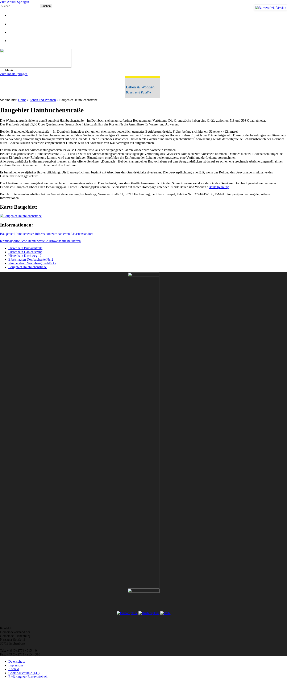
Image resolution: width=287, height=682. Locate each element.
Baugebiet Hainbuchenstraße (27, 267)
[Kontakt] (13, 24)
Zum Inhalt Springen (14, 74)
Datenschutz (16, 661)
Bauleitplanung (219, 187)
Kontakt (13, 669)
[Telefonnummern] (13, 32)
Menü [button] (8, 70)
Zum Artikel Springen (14, 2)
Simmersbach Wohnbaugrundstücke (32, 263)
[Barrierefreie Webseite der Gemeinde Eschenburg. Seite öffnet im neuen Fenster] (270, 8)
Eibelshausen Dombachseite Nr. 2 (30, 259)
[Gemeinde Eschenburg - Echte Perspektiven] (143, 58)
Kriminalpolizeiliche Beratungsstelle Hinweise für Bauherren (40, 241)
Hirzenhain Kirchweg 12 (24, 255)
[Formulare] (13, 15)
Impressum (15, 665)
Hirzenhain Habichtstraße (25, 252)
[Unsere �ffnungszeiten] (13, 41)
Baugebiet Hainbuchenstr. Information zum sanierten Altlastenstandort (46, 234)
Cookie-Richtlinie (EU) (23, 673)
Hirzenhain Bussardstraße (25, 248)
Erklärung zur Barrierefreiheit (27, 676)
